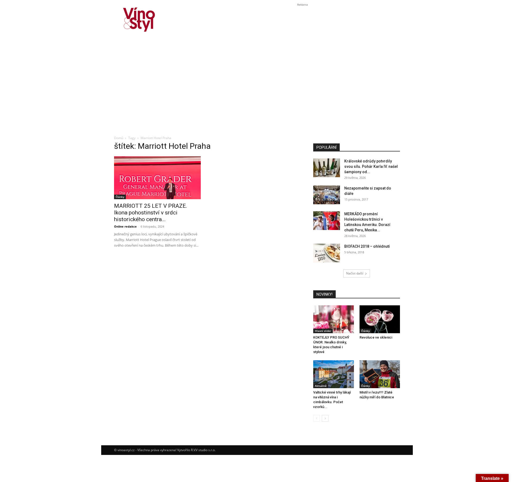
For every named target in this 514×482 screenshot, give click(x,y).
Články (120, 197)
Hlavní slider (323, 331)
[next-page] (325, 418)
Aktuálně (321, 386)
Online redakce (125, 226)
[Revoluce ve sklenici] (380, 319)
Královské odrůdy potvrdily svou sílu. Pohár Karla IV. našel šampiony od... (371, 166)
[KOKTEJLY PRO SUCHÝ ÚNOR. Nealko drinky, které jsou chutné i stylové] (333, 319)
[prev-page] (316, 418)
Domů (118, 138)
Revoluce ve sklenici (376, 337)
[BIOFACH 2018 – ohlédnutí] (326, 253)
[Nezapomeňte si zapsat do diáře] (326, 195)
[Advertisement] (257, 92)
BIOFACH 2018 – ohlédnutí (367, 246)
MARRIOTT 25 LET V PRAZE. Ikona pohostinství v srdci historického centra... (150, 213)
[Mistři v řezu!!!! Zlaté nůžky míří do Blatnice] (380, 374)
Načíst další (354, 273)
